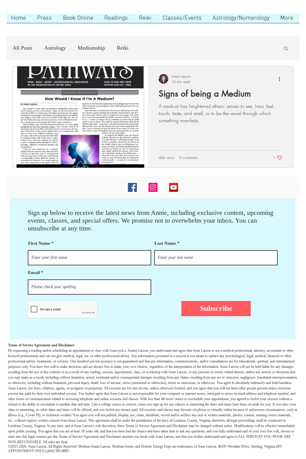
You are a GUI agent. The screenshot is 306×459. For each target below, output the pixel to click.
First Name (39, 243)
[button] (286, 49)
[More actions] (281, 78)
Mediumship (91, 48)
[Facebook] (132, 187)
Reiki (122, 48)
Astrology (55, 48)
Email (34, 272)
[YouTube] (173, 187)
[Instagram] (153, 187)
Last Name (165, 243)
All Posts (22, 48)
